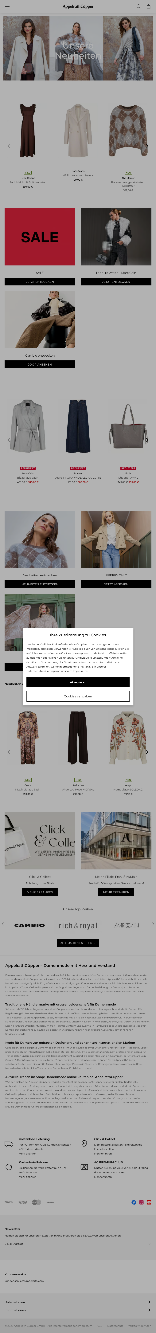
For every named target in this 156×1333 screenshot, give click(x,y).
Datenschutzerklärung (40, 670)
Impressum (80, 670)
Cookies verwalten (78, 696)
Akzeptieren (78, 682)
